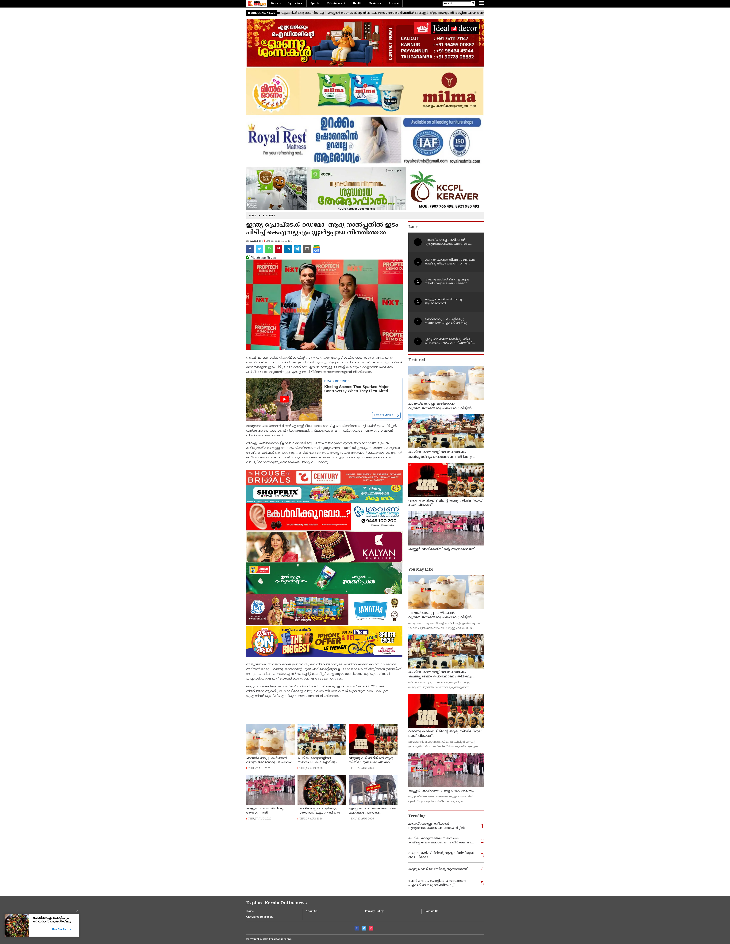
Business (375, 3)
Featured (416, 360)
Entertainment (336, 3)
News (274, 3)
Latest (414, 227)
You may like (420, 569)
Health (357, 3)
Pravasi (394, 3)
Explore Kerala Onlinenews (276, 903)
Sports (314, 3)
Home (252, 215)
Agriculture (295, 3)
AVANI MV (256, 241)
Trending (416, 816)
